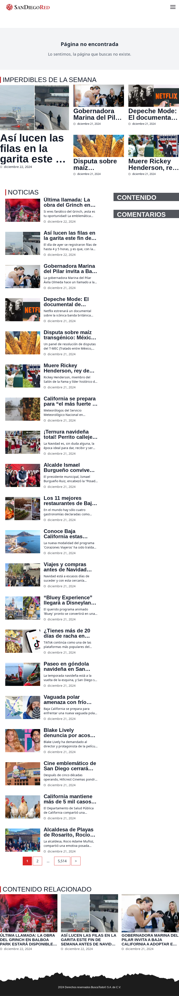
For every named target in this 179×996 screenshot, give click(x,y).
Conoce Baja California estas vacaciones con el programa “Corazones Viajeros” (70, 534)
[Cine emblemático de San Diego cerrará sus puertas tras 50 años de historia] (22, 774)
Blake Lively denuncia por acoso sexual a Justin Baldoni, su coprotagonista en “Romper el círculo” (68, 733)
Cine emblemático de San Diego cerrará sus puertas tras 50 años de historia (70, 766)
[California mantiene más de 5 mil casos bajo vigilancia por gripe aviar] (22, 807)
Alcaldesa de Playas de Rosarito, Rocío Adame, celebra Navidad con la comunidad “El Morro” (68, 832)
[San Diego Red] (27, 7)
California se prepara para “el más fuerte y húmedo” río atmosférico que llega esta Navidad (71, 401)
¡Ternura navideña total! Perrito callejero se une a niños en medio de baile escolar (71, 434)
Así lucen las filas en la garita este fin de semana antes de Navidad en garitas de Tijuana (34, 148)
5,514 (62, 861)
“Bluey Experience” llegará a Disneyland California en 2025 (69, 600)
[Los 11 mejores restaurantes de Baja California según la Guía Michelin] (22, 508)
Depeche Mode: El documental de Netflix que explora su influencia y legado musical (152, 114)
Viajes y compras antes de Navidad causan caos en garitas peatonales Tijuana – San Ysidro (70, 567)
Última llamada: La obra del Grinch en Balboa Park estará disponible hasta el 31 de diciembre (67, 202)
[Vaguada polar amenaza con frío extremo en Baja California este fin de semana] (22, 707)
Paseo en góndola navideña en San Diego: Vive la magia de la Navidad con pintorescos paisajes (69, 666)
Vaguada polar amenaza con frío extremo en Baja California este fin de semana (69, 699)
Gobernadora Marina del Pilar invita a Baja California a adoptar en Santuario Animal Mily (97, 114)
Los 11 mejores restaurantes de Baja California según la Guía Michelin (69, 500)
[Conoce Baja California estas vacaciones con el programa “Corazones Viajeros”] (22, 542)
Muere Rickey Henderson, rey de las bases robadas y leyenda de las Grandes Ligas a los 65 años (152, 164)
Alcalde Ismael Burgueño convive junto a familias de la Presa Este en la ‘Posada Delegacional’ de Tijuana (70, 467)
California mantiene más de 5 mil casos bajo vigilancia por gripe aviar (68, 799)
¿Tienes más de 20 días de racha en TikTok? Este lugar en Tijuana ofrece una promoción (71, 633)
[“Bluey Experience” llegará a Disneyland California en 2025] (22, 608)
